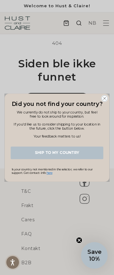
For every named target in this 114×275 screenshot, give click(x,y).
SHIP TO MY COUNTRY (57, 152)
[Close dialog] (104, 98)
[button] (94, 255)
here (49, 172)
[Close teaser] (79, 240)
